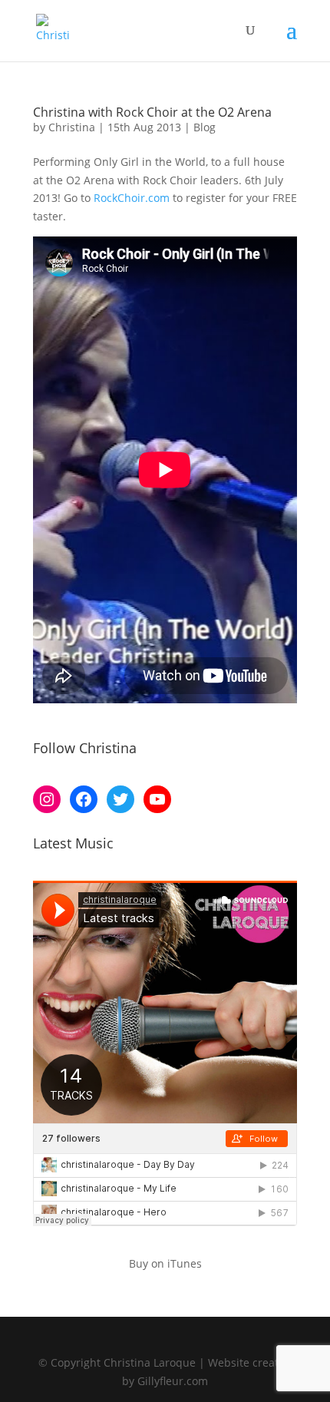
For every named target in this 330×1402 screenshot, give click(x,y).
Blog (204, 127)
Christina (71, 127)
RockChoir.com (132, 197)
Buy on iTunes (165, 1263)
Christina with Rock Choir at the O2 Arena (152, 112)
